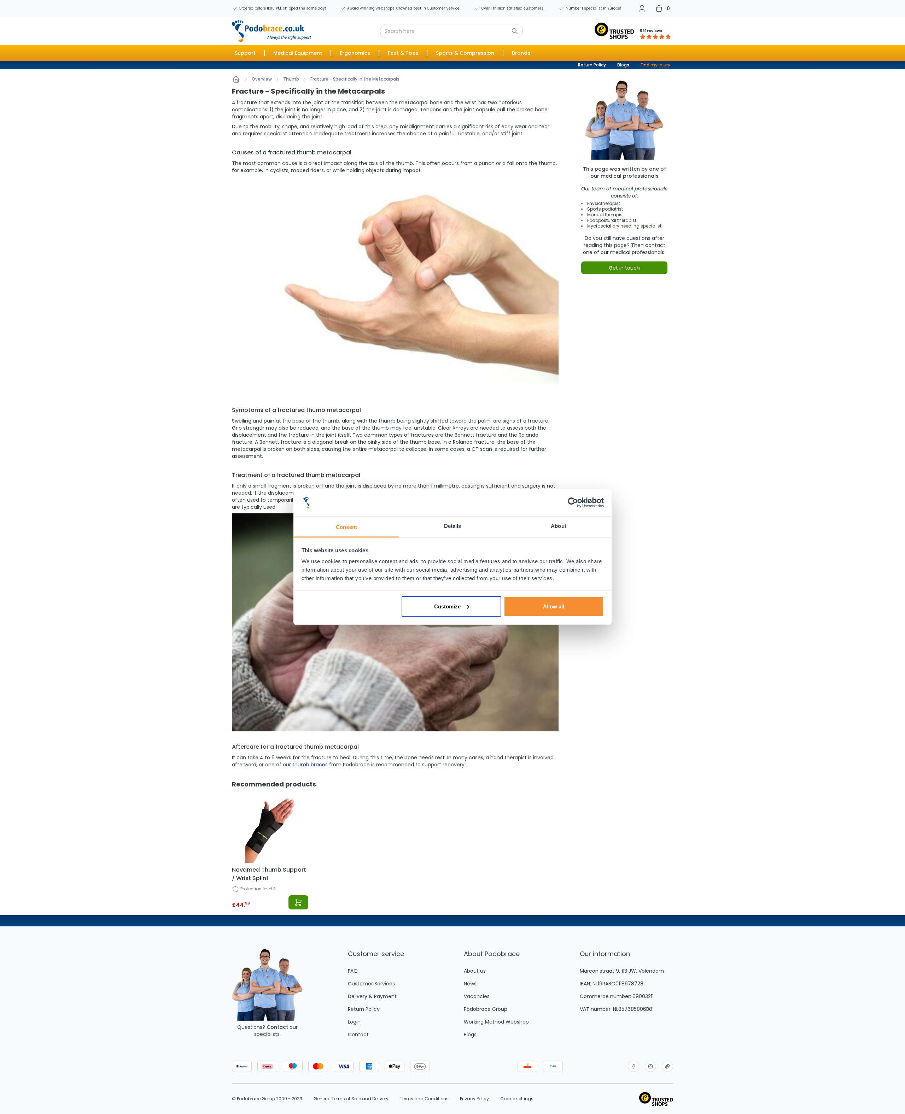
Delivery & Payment (372, 996)
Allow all (553, 606)
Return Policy (592, 65)
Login (354, 1021)
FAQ (353, 970)
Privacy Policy (474, 1099)
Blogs (623, 65)
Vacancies (477, 996)
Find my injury (655, 65)
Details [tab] (452, 526)
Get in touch (624, 267)
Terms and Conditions (424, 1099)
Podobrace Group (485, 1009)
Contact (277, 1027)
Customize (447, 606)
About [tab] (558, 526)
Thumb (291, 79)
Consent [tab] (346, 527)
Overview (262, 79)
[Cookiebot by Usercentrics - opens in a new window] (573, 502)
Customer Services (371, 983)
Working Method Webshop (496, 1021)
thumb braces (310, 764)
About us (475, 970)
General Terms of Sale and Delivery (351, 1099)
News (470, 983)
